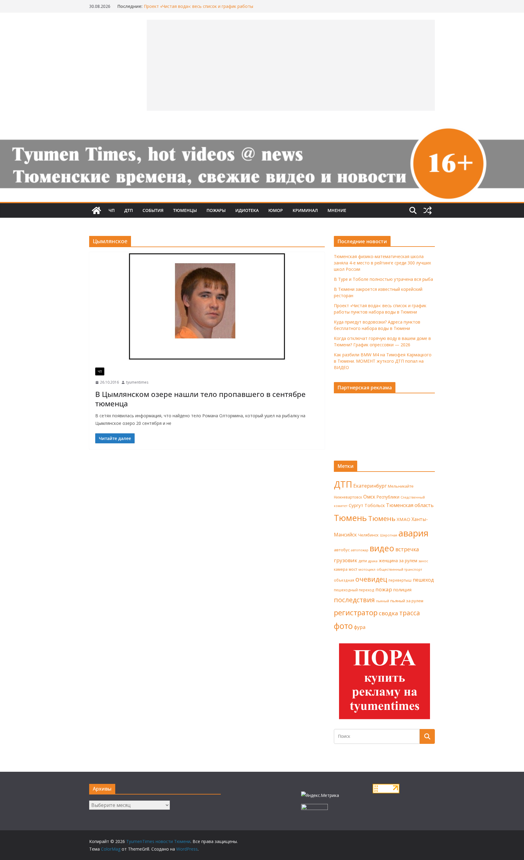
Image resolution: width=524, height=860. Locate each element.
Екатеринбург (370, 485)
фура (359, 627)
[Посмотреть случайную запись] (427, 210)
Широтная (388, 535)
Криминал (305, 210)
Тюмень (350, 517)
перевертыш (399, 580)
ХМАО (403, 519)
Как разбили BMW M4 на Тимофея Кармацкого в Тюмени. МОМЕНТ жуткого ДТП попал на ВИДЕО (383, 361)
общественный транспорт (399, 569)
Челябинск (368, 535)
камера (341, 569)
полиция (402, 590)
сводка (388, 613)
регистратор (356, 612)
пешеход (423, 579)
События (153, 210)
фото (343, 625)
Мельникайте (401, 486)
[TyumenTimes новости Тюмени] (96, 210)
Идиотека (247, 210)
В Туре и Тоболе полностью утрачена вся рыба (383, 279)
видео (382, 548)
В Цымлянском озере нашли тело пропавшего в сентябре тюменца (200, 398)
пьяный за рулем (406, 600)
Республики (388, 497)
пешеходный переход (354, 590)
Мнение (337, 210)
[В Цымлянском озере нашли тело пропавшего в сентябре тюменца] (207, 306)
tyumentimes (137, 382)
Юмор (275, 210)
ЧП (112, 210)
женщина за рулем (398, 560)
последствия (354, 599)
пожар (383, 589)
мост (353, 569)
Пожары (216, 210)
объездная (344, 580)
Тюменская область (410, 505)
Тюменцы (185, 210)
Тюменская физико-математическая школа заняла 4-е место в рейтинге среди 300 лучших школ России (382, 263)
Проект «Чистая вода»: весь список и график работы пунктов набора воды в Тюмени (198, 9)
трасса (409, 613)
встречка (407, 549)
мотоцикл (366, 569)
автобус (342, 550)
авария (413, 533)
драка (373, 561)
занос (423, 561)
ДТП (128, 210)
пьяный (382, 601)
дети (362, 560)
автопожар (359, 550)
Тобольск (374, 505)
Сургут (356, 505)
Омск (369, 496)
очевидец (371, 579)
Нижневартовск (348, 497)
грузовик (345, 560)
